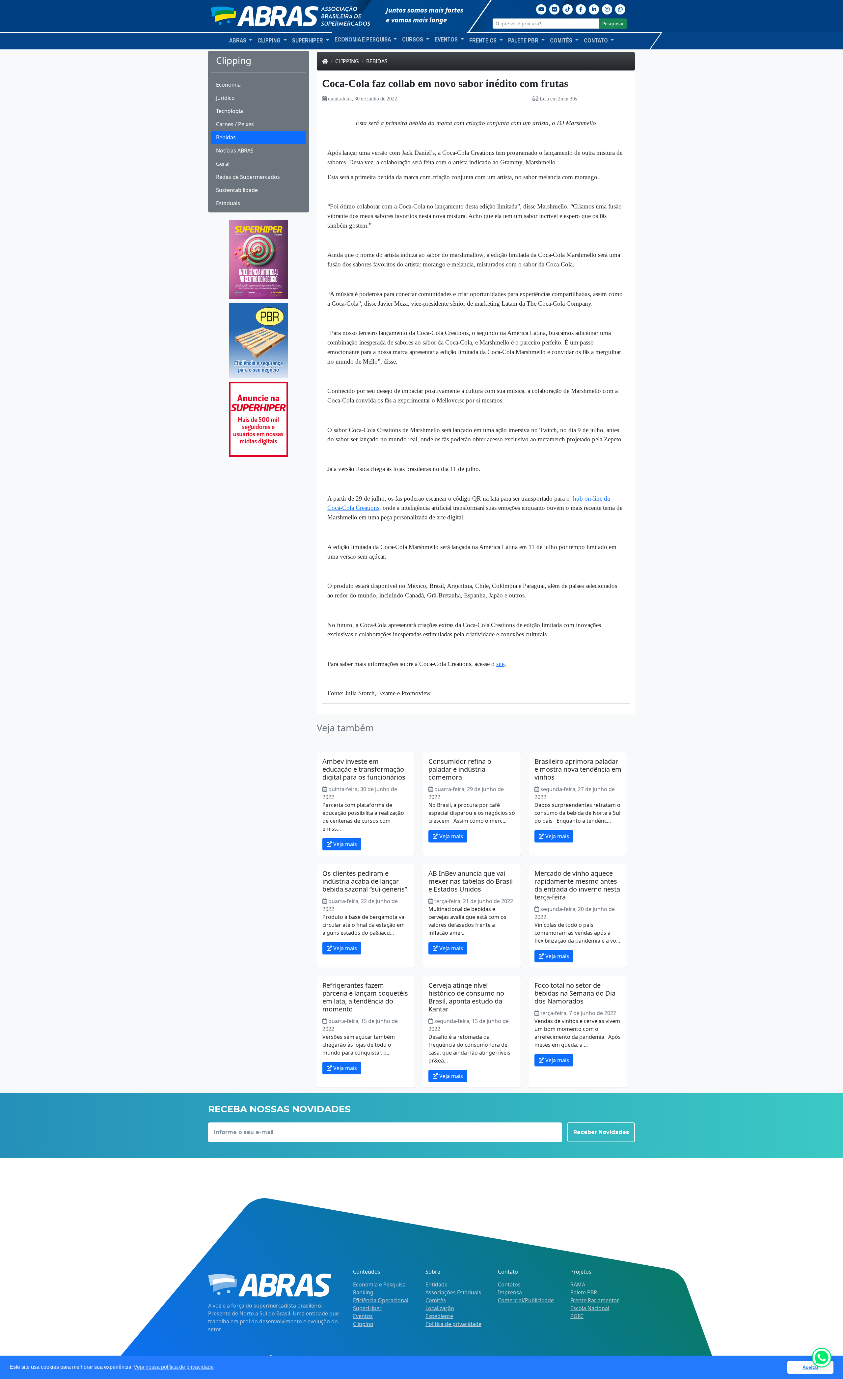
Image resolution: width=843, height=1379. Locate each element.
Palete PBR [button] (524, 40)
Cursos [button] (413, 39)
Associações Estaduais (453, 1292)
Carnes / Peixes (235, 124)
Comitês (435, 1300)
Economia (228, 84)
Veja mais (344, 844)
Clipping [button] (270, 40)
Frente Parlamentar (594, 1300)
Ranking (363, 1292)
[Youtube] (541, 8)
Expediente (439, 1316)
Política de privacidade (453, 1324)
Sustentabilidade (237, 190)
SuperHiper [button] (308, 40)
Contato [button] (596, 40)
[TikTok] (567, 8)
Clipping (347, 61)
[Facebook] (580, 8)
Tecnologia (229, 111)
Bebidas (226, 137)
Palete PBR (583, 1292)
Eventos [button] (447, 39)
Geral (223, 163)
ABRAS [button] (238, 40)
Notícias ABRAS (235, 150)
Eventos (363, 1316)
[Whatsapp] (620, 8)
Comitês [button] (562, 40)
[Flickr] (554, 8)
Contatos (509, 1284)
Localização (439, 1308)
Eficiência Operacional (380, 1300)
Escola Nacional (589, 1308)
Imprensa (510, 1292)
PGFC (577, 1316)
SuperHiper (367, 1308)
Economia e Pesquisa (379, 1284)
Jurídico (225, 97)
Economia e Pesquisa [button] (363, 39)
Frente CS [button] (483, 40)
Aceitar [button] (810, 1367)
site (500, 663)
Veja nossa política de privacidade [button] (174, 1367)
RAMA (577, 1284)
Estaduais (228, 203)
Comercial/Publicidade (526, 1300)
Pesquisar (613, 23)
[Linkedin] (594, 8)
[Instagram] (607, 8)
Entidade (436, 1284)
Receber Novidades (601, 1132)
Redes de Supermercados (248, 176)
